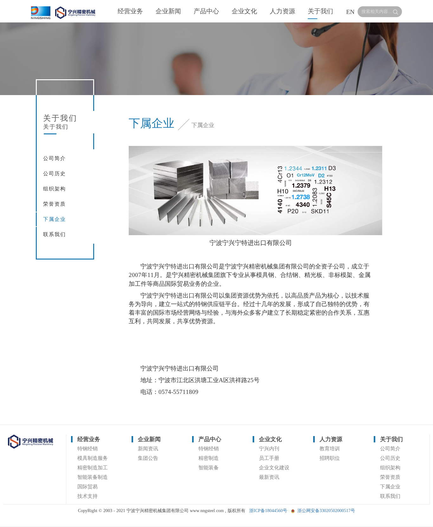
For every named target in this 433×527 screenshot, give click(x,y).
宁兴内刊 (269, 448)
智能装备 (208, 467)
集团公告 (148, 458)
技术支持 (87, 496)
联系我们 (54, 234)
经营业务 (130, 11)
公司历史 (54, 173)
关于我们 (320, 11)
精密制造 (208, 458)
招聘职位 (330, 458)
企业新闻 (168, 11)
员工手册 (269, 458)
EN (350, 11)
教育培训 (330, 448)
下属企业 (54, 219)
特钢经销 (87, 448)
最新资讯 (269, 477)
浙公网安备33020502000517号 (326, 510)
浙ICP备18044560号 (268, 510)
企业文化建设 (274, 467)
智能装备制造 (92, 477)
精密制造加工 (92, 467)
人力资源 (282, 11)
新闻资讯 (148, 448)
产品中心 (206, 11)
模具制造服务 (92, 458)
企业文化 (244, 11)
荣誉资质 (54, 204)
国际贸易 (87, 486)
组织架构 (54, 188)
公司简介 (54, 158)
